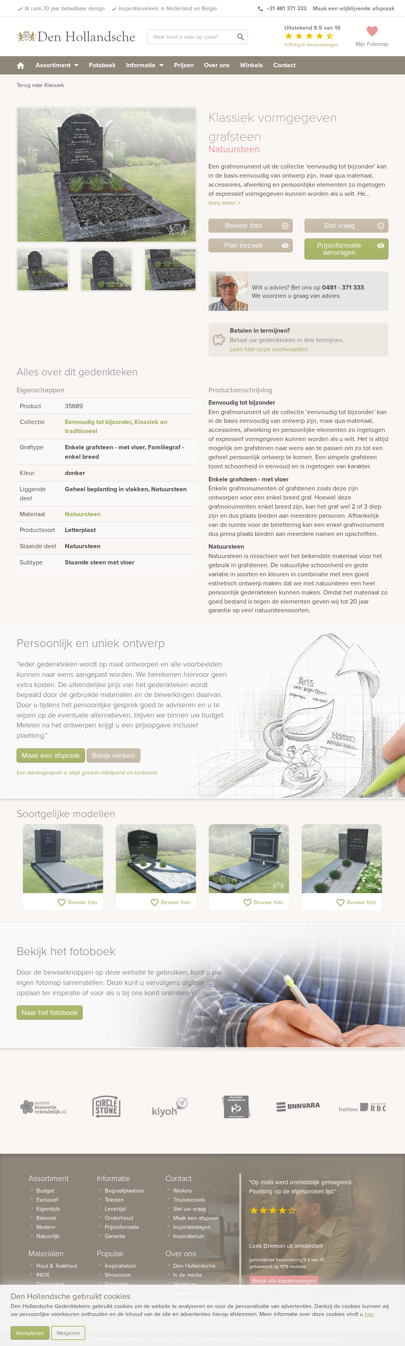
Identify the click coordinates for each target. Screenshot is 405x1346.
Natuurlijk (47, 1236)
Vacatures (185, 1284)
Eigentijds (48, 1209)
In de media (187, 1275)
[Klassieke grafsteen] (249, 858)
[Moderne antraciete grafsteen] (342, 858)
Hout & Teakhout (56, 1266)
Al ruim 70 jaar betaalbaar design (65, 8)
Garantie (115, 1236)
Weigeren (68, 1333)
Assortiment (54, 65)
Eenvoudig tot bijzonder (98, 421)
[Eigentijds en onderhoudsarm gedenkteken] (63, 858)
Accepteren (30, 1333)
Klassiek (46, 1218)
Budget (45, 1191)
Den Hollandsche (194, 1266)
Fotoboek (102, 65)
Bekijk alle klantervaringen (284, 1281)
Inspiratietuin (120, 1266)
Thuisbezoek (189, 1200)
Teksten (114, 1200)
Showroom (118, 1275)
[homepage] (20, 65)
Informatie (141, 65)
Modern (45, 1227)
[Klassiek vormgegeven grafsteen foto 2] (107, 269)
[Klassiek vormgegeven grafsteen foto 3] (170, 269)
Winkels (251, 65)
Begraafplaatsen (124, 1191)
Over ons (217, 65)
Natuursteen (82, 514)
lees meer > (224, 202)
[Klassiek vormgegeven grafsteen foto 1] (43, 269)
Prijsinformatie (122, 1227)
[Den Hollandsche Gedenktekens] (76, 36)
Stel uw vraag (189, 1209)
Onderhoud (119, 1218)
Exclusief (47, 1200)
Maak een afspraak (51, 755)
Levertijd (115, 1209)
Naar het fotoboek (50, 1012)
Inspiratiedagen (192, 1227)
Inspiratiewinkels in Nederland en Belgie (168, 8)
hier (369, 1314)
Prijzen (184, 65)
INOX (42, 1275)
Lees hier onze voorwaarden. (270, 349)
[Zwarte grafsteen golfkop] (156, 858)
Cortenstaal (50, 1284)
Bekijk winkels (113, 755)
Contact (284, 65)
